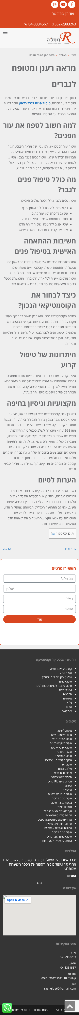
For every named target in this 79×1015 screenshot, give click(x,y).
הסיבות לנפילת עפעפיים (58, 828)
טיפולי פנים (65, 681)
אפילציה (67, 790)
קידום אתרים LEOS (37, 1010)
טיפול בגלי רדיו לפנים (60, 794)
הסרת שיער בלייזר (61, 777)
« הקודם (70, 549)
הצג (54, 533)
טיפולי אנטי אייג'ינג (61, 747)
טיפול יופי (67, 764)
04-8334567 (38, 24)
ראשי (73, 55)
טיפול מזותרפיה (63, 756)
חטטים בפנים (64, 807)
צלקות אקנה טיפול (61, 802)
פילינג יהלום (65, 769)
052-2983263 (65, 24)
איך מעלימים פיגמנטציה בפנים (54, 819)
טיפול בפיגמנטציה (61, 739)
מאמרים (62, 55)
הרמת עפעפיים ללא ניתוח (57, 841)
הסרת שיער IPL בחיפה (59, 781)
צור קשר (58, 13)
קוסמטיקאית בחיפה (61, 669)
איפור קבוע (66, 673)
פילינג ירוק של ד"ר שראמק (57, 677)
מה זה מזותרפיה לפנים (59, 824)
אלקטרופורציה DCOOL (58, 760)
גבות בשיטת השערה (60, 735)
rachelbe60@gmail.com (60, 988)
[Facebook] (71, 4)
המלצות (67, 694)
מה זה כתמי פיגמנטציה (59, 815)
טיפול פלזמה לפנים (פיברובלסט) (54, 686)
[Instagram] (54, 4)
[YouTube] (63, 4)
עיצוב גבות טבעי (62, 773)
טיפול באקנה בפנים (61, 743)
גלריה (68, 703)
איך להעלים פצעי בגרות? (58, 811)
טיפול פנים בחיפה (62, 798)
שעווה (68, 785)
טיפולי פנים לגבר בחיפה (58, 836)
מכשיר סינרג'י (64, 752)
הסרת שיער (65, 690)
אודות (70, 13)
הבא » (7, 549)
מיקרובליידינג (65, 730)
